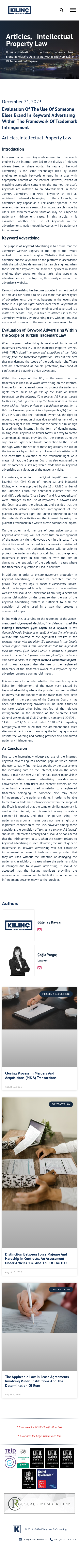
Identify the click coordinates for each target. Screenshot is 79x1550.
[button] (61, 10)
